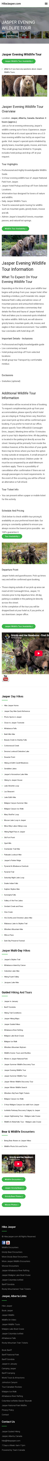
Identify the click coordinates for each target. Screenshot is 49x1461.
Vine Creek (8, 912)
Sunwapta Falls (10, 895)
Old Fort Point (9, 837)
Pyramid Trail (9, 872)
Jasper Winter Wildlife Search (15, 1087)
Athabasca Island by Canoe (15, 965)
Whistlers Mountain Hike (13, 929)
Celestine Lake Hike (11, 971)
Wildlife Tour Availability (15, 229)
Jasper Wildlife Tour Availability (18, 61)
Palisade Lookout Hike (13, 855)
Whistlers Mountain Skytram (15, 1047)
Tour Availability (11, 536)
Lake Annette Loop (11, 786)
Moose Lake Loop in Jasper (15, 820)
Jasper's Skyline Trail (12, 959)
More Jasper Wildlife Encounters (16, 1261)
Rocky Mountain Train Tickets (15, 1343)
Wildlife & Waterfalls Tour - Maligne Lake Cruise (22, 1122)
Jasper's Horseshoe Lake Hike (16, 774)
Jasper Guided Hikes (12, 1024)
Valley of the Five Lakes (13, 901)
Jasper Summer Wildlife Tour (15, 1076)
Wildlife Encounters (13, 1179)
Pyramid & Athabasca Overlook (16, 866)
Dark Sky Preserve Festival (14, 941)
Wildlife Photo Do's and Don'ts (15, 1146)
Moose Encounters (10, 1266)
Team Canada (19, 1450)
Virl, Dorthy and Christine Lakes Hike (18, 918)
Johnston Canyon (9, 1382)
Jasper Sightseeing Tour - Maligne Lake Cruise (22, 1116)
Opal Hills (7, 843)
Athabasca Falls (10, 728)
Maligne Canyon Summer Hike (15, 803)
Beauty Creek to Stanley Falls (15, 740)
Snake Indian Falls (11, 883)
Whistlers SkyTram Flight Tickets (16, 1093)
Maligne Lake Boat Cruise (14, 1036)
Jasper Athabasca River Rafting (15, 1270)
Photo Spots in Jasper (13, 717)
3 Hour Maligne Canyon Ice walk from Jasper (21, 1105)
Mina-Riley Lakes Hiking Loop (15, 826)
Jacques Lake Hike (11, 982)
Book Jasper (7, 1310)
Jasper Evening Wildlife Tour (15, 1070)
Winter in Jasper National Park (16, 1059)
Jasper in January (11, 1001)
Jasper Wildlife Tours (11, 1324)
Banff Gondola (10, 1007)
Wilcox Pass (9, 935)
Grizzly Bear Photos (13, 1196)
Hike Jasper (9, 1226)
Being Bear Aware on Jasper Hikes (17, 1141)
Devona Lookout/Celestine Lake (16, 751)
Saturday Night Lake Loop (14, 878)
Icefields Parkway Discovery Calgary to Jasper (22, 1110)
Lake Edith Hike (10, 797)
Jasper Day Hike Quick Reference (17, 711)
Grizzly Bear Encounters (12, 1252)
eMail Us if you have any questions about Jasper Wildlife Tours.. (23, 70)
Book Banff (7, 1350)
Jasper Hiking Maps (11, 1019)
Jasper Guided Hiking (11, 1431)
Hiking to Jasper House (13, 780)
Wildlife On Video (9, 1320)
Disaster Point (9, 757)
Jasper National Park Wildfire (14, 1405)
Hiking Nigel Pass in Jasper (14, 832)
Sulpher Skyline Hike (12, 889)
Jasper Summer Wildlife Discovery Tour (19, 1064)
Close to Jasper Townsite (14, 723)
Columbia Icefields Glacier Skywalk (17, 1401)
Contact (5, 1414)
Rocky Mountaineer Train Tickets (16, 1289)
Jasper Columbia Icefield (12, 1280)
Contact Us (8, 1421)
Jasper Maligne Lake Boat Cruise (16, 1275)
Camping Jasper (9, 1368)
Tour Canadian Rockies (12, 1387)
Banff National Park (10, 1354)
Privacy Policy (8, 1410)
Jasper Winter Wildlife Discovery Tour (18, 1082)
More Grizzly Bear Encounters (15, 1257)
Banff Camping (8, 1373)
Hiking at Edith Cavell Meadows (16, 763)
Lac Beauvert (9, 792)
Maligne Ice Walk (10, 1041)
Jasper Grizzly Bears (13, 1188)
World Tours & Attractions (13, 1377)
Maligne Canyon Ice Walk (14, 809)
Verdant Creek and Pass (13, 906)
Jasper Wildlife (8, 1315)
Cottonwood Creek (11, 746)
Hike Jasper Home (11, 705)
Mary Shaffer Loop (11, 814)
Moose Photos (11, 1205)
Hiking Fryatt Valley (11, 977)
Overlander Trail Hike (12, 849)
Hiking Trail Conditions (12, 1013)
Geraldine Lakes (10, 769)
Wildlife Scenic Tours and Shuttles (17, 1053)
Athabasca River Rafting (13, 1030)
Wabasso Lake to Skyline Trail (15, 923)
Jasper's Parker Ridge (12, 860)
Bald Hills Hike (9, 734)
